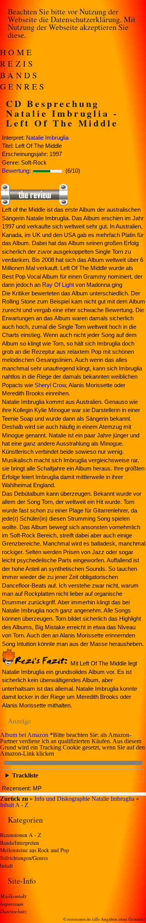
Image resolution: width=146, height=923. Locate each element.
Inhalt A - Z (14, 805)
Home (17, 52)
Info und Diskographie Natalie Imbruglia (84, 798)
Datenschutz (13, 911)
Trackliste (25, 775)
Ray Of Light (58, 284)
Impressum (11, 903)
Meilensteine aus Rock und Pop (34, 850)
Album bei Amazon (24, 735)
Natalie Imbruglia (47, 137)
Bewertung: (16, 170)
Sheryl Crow (50, 385)
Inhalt (6, 865)
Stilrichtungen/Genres (24, 858)
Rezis (17, 63)
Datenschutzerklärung (85, 19)
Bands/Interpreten (19, 842)
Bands (20, 75)
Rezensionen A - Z (20, 835)
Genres (23, 86)
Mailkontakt (13, 896)
